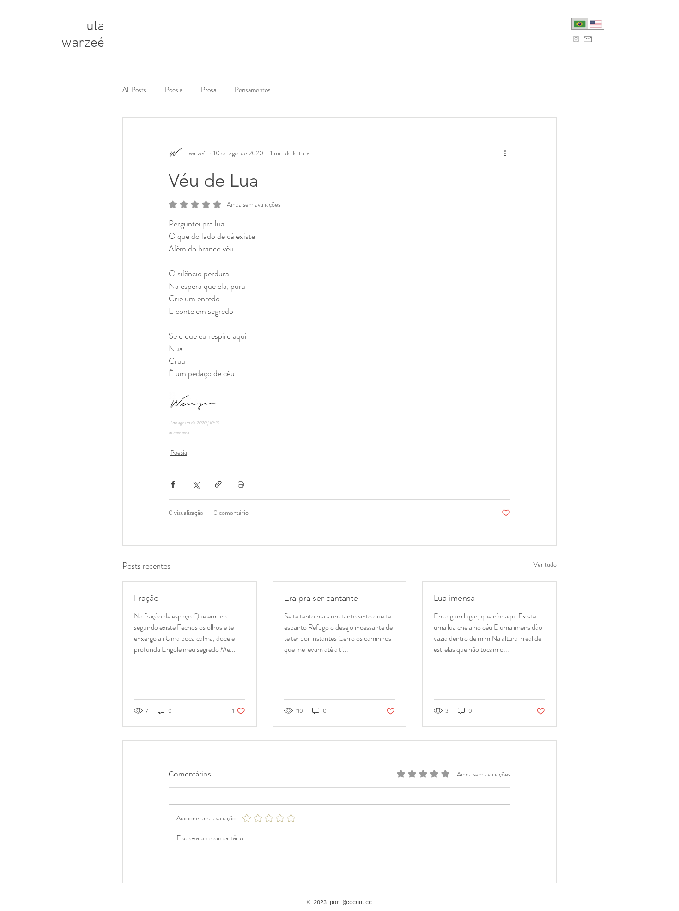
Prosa (208, 90)
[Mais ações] (504, 153)
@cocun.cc (357, 902)
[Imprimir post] (240, 484)
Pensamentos (253, 90)
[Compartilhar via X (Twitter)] (195, 484)
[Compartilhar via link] (218, 484)
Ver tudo (545, 564)
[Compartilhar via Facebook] (173, 484)
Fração (146, 598)
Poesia (173, 90)
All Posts (134, 90)
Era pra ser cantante (321, 598)
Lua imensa (454, 598)
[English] (596, 23)
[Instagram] (576, 39)
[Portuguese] (580, 23)
